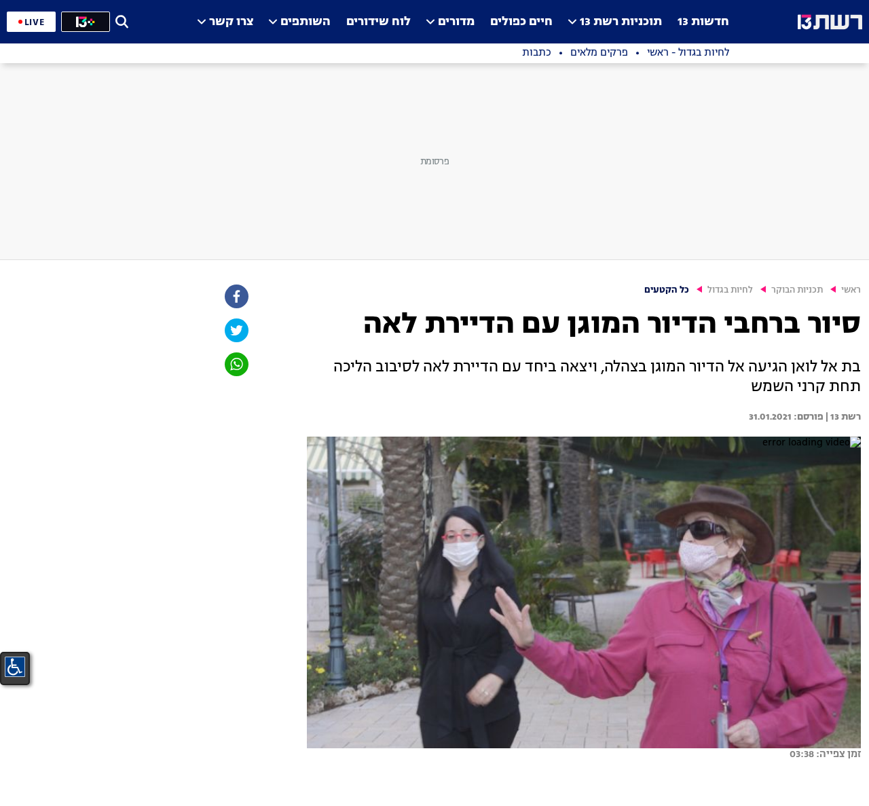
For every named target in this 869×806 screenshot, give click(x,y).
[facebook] (235, 296)
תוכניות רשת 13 (621, 22)
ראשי (851, 290)
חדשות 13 (703, 22)
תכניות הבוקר (797, 290)
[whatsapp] (235, 364)
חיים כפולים (521, 22)
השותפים (305, 22)
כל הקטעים (666, 290)
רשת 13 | (842, 417)
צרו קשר (231, 22)
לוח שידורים (378, 22)
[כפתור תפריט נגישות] (15, 667)
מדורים (456, 22)
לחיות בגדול (730, 290)
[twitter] (235, 330)
